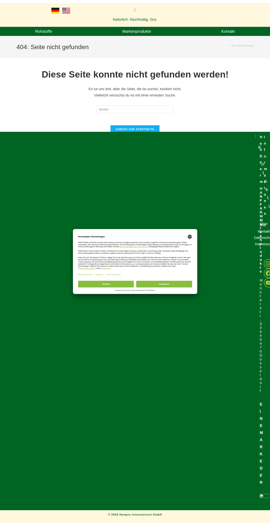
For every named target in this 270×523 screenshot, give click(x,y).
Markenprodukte (136, 31)
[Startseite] (227, 45)
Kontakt (228, 31)
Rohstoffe (43, 31)
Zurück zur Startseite (135, 129)
